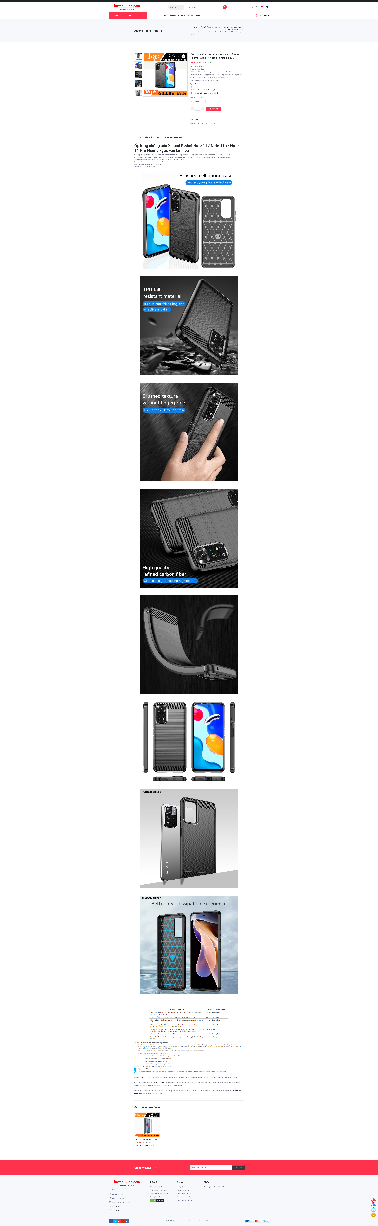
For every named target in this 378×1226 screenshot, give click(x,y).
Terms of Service (207, 631)
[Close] (226, 578)
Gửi (189, 638)
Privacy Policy (196, 631)
